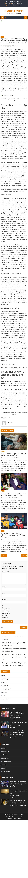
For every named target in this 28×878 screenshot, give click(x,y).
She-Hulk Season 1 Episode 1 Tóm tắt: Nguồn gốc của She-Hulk (13, 455)
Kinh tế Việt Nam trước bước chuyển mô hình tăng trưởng (14, 638)
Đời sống (4, 682)
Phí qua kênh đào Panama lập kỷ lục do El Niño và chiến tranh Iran (14, 644)
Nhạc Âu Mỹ (5, 685)
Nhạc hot (4, 692)
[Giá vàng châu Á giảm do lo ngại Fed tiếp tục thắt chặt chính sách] (5, 802)
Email (4, 593)
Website (4, 599)
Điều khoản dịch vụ (11, 5)
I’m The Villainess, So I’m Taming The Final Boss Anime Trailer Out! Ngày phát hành (5, 555)
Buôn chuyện (5, 679)
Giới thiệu (8, 3)
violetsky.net (20, 814)
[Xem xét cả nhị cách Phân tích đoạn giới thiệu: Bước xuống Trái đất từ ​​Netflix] (5, 733)
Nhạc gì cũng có (6, 689)
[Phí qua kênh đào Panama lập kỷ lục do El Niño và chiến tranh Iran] (5, 791)
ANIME (2, 37)
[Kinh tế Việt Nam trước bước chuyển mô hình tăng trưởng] (5, 784)
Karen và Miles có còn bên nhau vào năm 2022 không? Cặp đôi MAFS (13, 494)
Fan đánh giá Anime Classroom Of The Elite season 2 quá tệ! (16, 713)
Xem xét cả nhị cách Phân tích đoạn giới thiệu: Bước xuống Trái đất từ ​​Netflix (17, 732)
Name (4, 587)
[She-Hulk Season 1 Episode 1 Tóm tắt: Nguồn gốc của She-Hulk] (14, 441)
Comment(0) (22, 42)
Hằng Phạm (13, 797)
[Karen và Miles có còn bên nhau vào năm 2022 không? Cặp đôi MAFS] (14, 481)
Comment (5, 572)
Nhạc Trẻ (4, 695)
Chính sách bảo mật (17, 3)
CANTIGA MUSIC (14, 11)
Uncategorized (6, 699)
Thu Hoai (15, 42)
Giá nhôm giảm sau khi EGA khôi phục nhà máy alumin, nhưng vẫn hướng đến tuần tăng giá (14, 657)
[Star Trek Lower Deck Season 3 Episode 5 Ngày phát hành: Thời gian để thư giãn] (14, 521)
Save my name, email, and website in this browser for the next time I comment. (6, 612)
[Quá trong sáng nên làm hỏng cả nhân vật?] (5, 724)
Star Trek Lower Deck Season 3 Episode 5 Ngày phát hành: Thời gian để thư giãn (13, 535)
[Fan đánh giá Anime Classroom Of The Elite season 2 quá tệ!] (5, 714)
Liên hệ (19, 5)
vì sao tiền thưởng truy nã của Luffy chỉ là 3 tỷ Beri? (24, 555)
